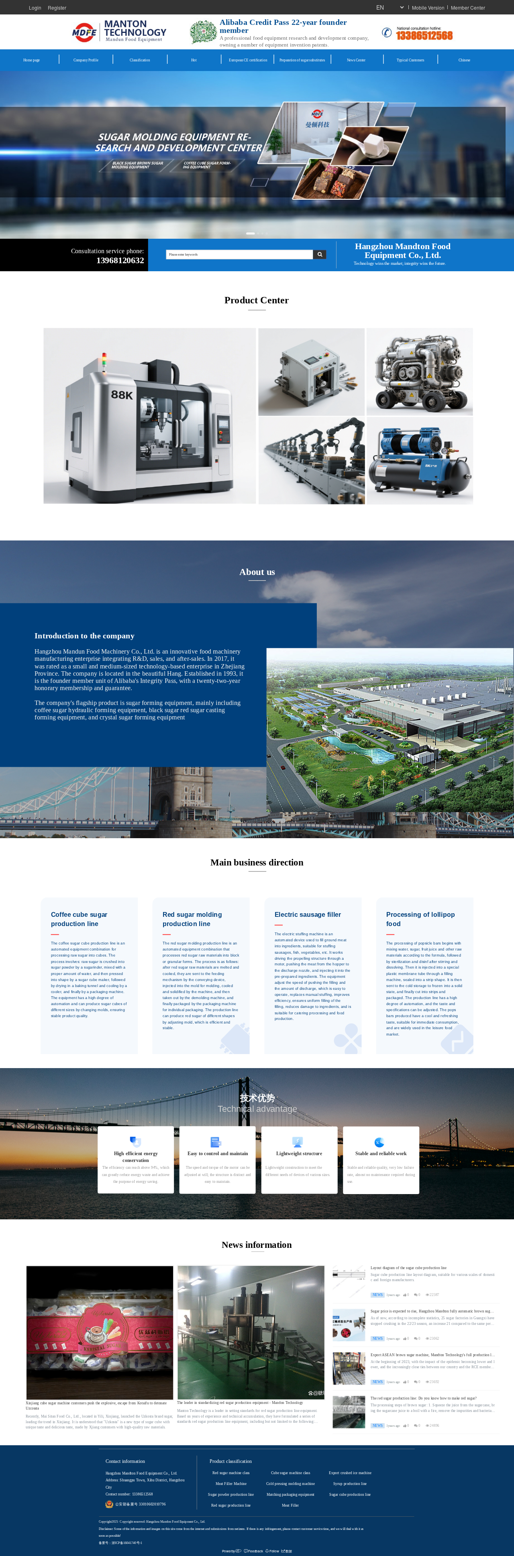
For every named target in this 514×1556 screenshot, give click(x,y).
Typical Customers (410, 60)
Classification (140, 60)
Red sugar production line (231, 1505)
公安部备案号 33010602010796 (140, 1504)
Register (57, 7)
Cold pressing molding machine (290, 1484)
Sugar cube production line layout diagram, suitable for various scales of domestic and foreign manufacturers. (433, 1277)
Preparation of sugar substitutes (302, 60)
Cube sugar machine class (290, 1473)
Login (35, 7)
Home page (31, 60)
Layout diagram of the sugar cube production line (409, 1268)
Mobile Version (428, 7)
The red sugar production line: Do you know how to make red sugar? (424, 1398)
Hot (193, 60)
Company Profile (85, 60)
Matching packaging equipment (290, 1495)
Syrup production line (350, 1484)
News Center (356, 60)
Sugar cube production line (350, 1495)
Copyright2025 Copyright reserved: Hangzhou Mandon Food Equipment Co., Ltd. (152, 1521)
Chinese (465, 60)
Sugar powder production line (231, 1495)
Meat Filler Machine (231, 1484)
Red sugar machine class (230, 1473)
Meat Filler (290, 1505)
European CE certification (248, 60)
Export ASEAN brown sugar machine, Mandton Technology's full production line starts (433, 1355)
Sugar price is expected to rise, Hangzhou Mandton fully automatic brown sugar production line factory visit (432, 1311)
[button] (247, 233)
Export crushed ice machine (350, 1473)
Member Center (468, 7)
